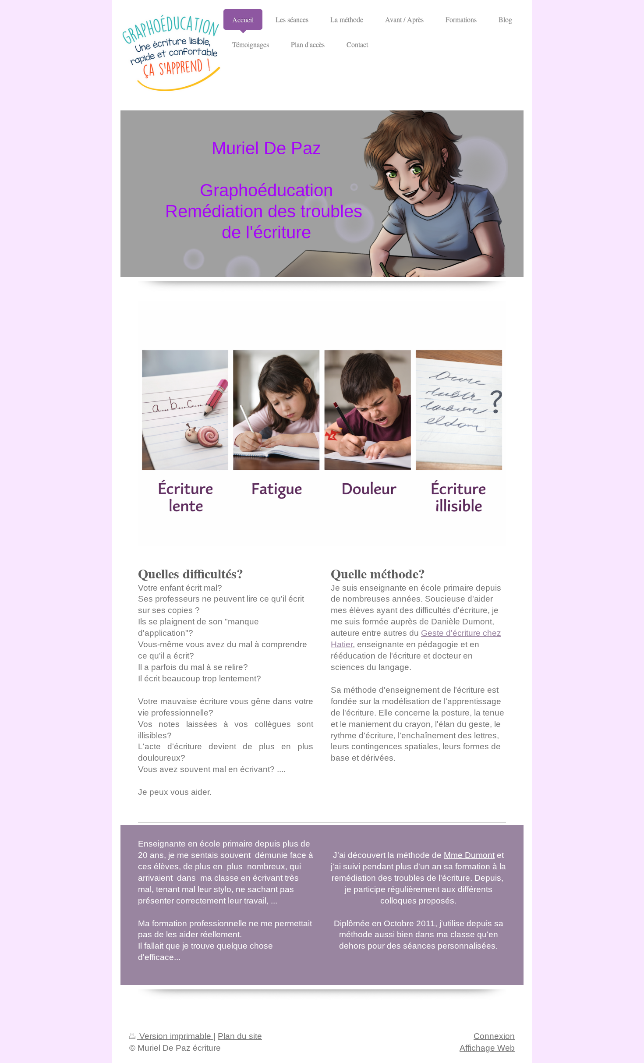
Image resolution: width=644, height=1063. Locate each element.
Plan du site (240, 1036)
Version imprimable (175, 1036)
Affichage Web (487, 1047)
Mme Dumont (469, 855)
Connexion (494, 1036)
